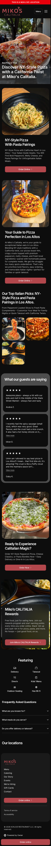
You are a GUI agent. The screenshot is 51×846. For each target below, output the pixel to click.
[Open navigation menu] (45, 11)
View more (10, 435)
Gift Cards (9, 788)
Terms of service (10, 811)
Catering (8, 774)
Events (7, 781)
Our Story (8, 777)
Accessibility (9, 815)
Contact (8, 792)
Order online (24, 842)
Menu (38, 11)
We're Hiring (9, 785)
